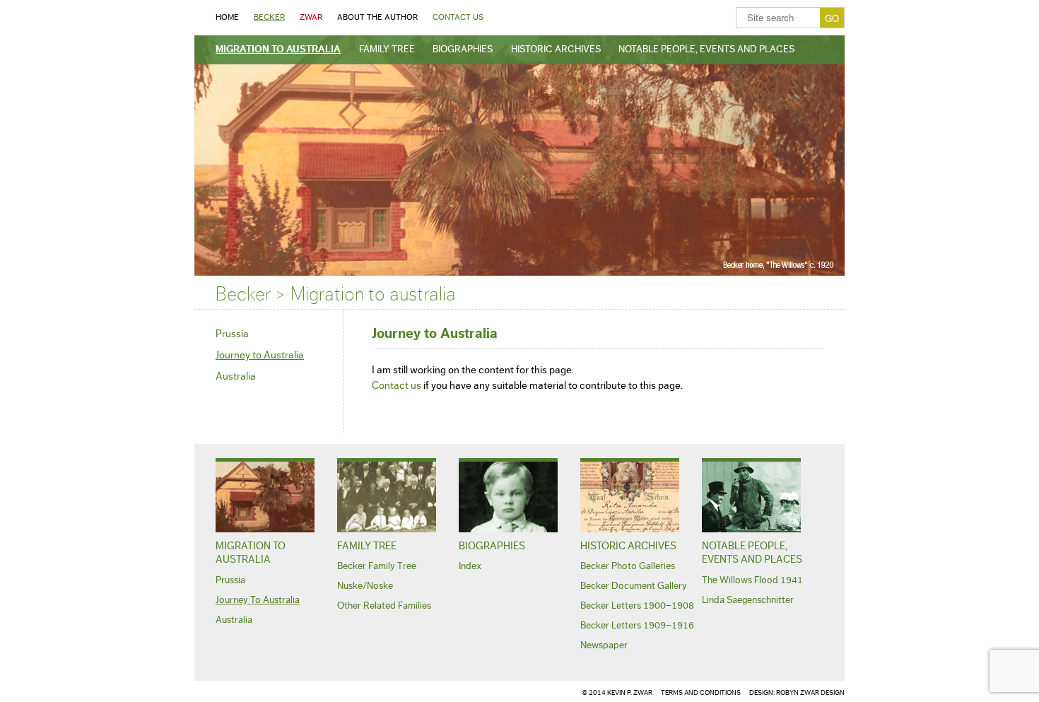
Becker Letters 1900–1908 (637, 606)
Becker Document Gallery (633, 586)
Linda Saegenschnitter (748, 600)
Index (470, 566)
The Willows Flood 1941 (752, 580)
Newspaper (604, 645)
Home (227, 17)
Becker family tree (376, 566)
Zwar (311, 17)
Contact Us (458, 17)
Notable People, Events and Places (706, 49)
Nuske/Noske (365, 586)
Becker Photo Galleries (627, 566)
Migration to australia (278, 49)
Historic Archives (556, 49)
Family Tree (387, 49)
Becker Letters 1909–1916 (637, 626)
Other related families (384, 606)
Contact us (396, 385)
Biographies (463, 49)
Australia (236, 376)
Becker (269, 17)
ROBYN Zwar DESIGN (810, 692)
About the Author (377, 17)
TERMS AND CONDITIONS (701, 692)
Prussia (232, 334)
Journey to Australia (260, 355)
